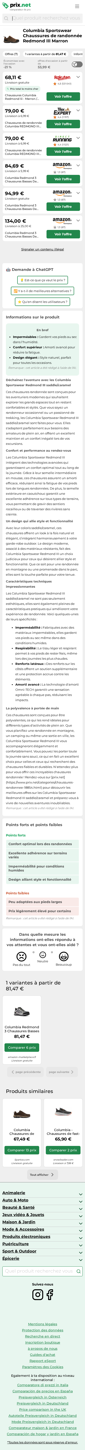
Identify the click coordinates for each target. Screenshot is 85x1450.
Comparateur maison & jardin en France (43, 1428)
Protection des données (42, 1330)
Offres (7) (11, 54)
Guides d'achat (42, 1355)
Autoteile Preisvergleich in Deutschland (42, 1416)
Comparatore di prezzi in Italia (42, 1385)
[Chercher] (6, 18)
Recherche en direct (42, 1336)
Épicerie (10, 1258)
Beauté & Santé (18, 1207)
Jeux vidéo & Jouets (23, 1214)
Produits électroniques (26, 1236)
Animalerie (13, 1192)
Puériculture (15, 1243)
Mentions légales (42, 1324)
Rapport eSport (43, 1361)
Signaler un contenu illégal (42, 249)
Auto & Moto (15, 1200)
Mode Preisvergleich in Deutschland (43, 1422)
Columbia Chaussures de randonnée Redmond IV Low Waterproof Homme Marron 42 (22, 1132)
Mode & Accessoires (23, 1229)
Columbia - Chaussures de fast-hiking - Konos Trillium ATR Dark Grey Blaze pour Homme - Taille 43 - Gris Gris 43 (63, 1132)
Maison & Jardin (18, 1222)
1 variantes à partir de (45, 54)
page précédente (28, 1072)
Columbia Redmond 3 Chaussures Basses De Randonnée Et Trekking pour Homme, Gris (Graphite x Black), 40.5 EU (21, 1029)
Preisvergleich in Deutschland (42, 1403)
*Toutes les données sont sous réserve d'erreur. (42, 1442)
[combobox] (46, 18)
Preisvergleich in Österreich (43, 1397)
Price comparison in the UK (42, 1409)
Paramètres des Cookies (42, 1367)
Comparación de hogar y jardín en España (42, 1434)
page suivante (59, 1072)
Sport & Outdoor (19, 1251)
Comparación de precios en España (43, 1391)
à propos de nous (42, 1348)
